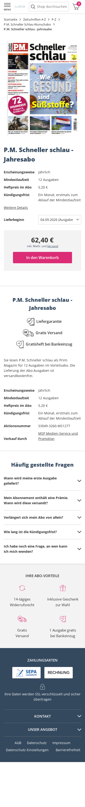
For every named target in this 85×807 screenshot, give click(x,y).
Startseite (10, 19)
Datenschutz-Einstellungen (27, 750)
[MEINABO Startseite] (20, 6)
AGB (18, 743)
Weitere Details (16, 207)
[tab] (42, 481)
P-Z (54, 19)
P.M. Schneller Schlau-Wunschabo (27, 24)
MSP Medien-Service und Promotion (58, 436)
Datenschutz (37, 743)
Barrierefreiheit (68, 750)
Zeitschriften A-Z (34, 19)
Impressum (61, 743)
